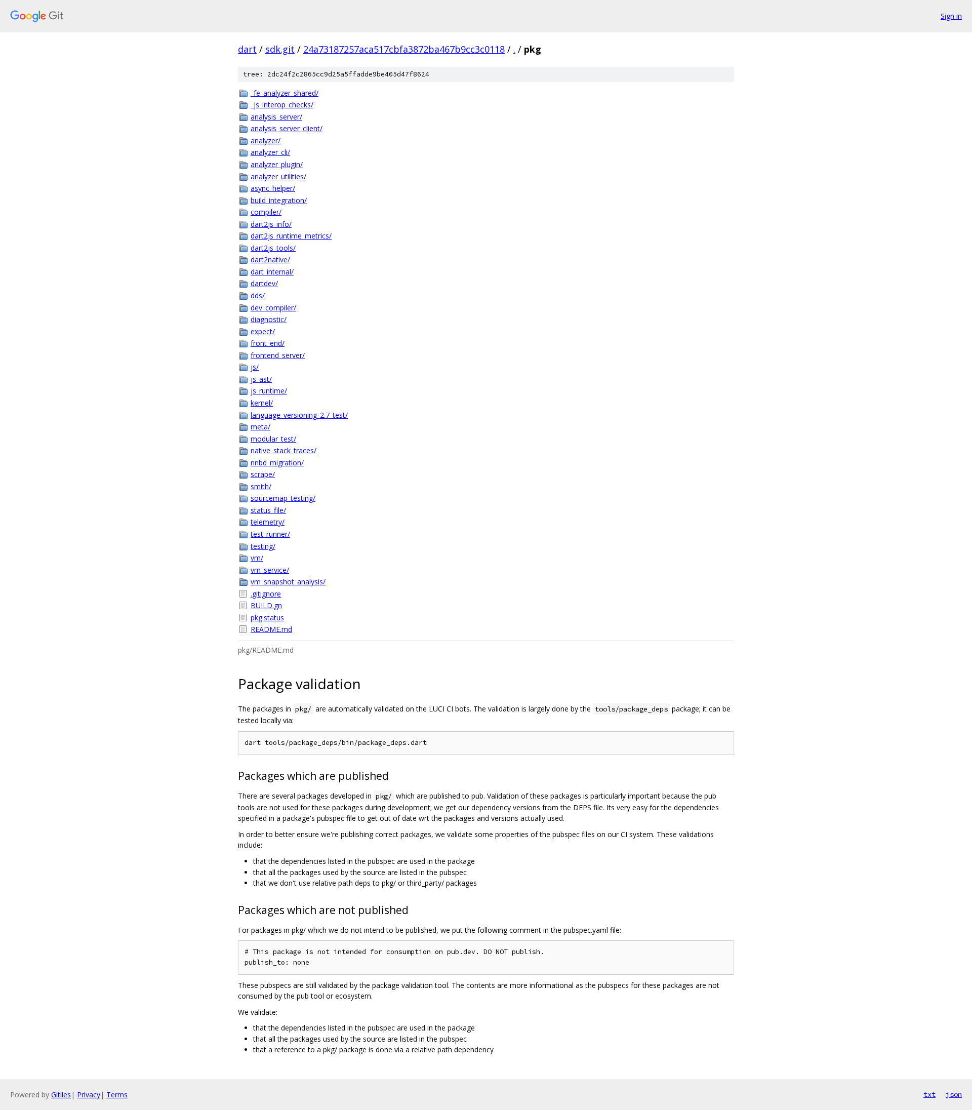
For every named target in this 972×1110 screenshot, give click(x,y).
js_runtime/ (269, 390)
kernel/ (262, 403)
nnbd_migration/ (277, 462)
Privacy (88, 1094)
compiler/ (266, 212)
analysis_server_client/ (286, 128)
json (954, 1094)
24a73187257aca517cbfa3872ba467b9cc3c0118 (404, 49)
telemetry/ (268, 522)
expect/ (263, 331)
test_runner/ (270, 534)
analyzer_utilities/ (278, 176)
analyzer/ (265, 140)
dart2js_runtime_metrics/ (291, 236)
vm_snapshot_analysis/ (288, 581)
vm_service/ (270, 570)
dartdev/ (264, 283)
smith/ (261, 486)
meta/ (260, 426)
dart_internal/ (272, 271)
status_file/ (268, 510)
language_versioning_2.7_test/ (299, 415)
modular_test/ (273, 439)
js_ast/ (261, 379)
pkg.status (267, 617)
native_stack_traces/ (283, 450)
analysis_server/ (276, 117)
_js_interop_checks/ (282, 104)
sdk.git (280, 49)
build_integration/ (279, 200)
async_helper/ (273, 188)
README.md (271, 629)
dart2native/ (270, 259)
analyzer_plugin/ (277, 164)
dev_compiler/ (273, 307)
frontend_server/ (278, 355)
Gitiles (61, 1094)
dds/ (258, 295)
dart (247, 49)
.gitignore (266, 594)
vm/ (257, 558)
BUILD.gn (266, 605)
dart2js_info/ (271, 224)
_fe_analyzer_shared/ (284, 93)
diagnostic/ (269, 319)
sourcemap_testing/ (283, 498)
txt (929, 1094)
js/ (255, 367)
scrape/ (263, 474)
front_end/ (268, 343)
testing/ (263, 546)
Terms (117, 1094)
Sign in (951, 16)
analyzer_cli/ (270, 152)
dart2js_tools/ (273, 248)
